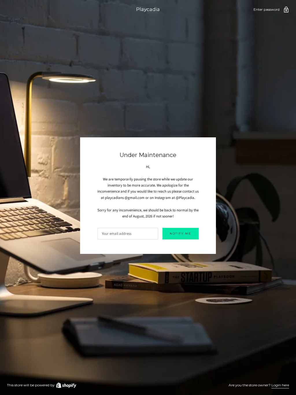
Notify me (180, 233)
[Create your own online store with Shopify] (66, 385)
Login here (280, 385)
